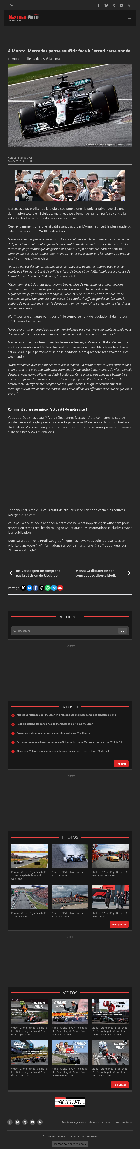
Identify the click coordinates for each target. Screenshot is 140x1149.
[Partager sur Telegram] (54, 588)
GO (122, 630)
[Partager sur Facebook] (35, 588)
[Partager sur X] (23, 588)
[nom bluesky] (106, 5)
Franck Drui (25, 157)
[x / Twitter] (113, 5)
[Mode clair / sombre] (11, 5)
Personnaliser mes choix (70, 1144)
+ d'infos (121, 763)
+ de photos (119, 924)
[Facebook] (98, 5)
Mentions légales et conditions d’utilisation (86, 1122)
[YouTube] (121, 5)
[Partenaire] (70, 1102)
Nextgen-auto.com (62, 1136)
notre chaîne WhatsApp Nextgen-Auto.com (90, 523)
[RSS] (128, 5)
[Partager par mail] (60, 588)
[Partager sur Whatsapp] (48, 588)
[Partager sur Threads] (41, 588)
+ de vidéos (119, 1084)
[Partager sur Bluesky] (29, 588)
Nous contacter (124, 1122)
